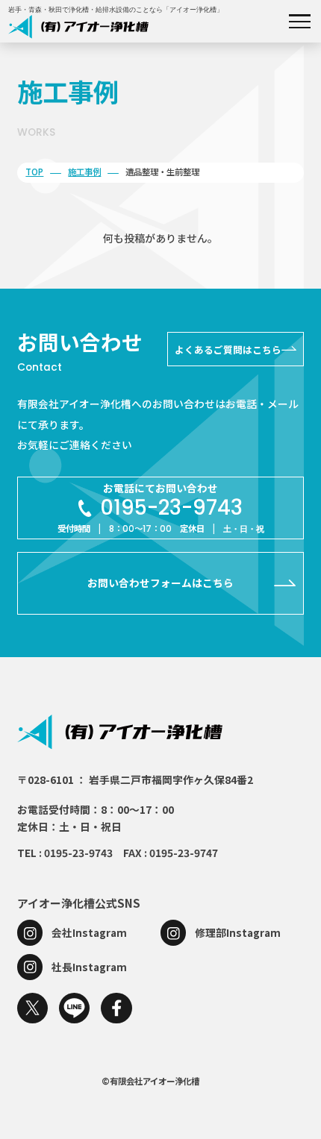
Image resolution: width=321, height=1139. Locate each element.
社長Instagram (89, 966)
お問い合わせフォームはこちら (160, 582)
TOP (34, 172)
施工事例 (84, 172)
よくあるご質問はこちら (228, 349)
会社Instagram (89, 932)
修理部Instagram (238, 932)
